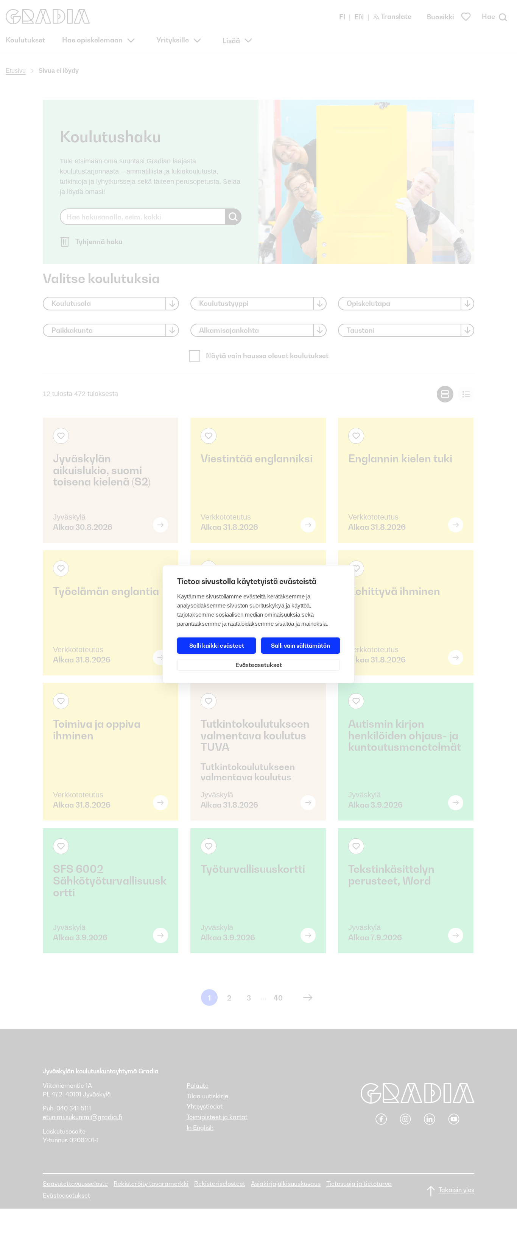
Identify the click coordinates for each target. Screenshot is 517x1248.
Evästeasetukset (258, 664)
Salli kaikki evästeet (216, 645)
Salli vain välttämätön (300, 645)
